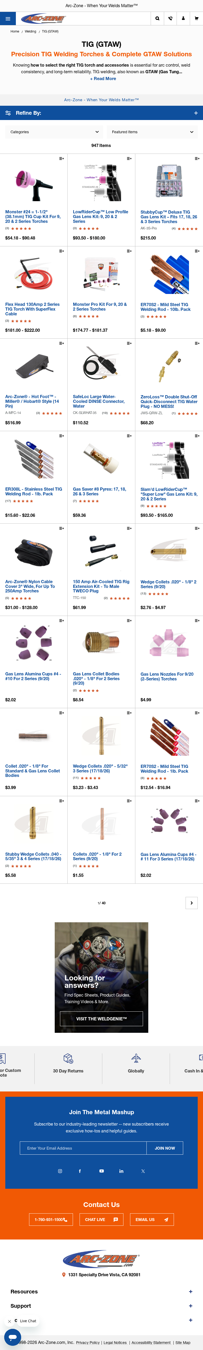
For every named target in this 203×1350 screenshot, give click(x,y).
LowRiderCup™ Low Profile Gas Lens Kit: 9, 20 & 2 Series (100, 217)
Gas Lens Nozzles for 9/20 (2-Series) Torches (167, 676)
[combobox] (152, 132)
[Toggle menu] (8, 18)
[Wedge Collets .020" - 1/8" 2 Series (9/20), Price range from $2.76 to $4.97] (169, 551)
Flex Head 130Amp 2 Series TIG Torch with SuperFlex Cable (32, 309)
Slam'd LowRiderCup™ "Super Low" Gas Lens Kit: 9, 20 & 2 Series (169, 494)
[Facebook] (80, 1171)
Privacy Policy (88, 1342)
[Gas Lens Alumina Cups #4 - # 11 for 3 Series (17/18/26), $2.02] (169, 824)
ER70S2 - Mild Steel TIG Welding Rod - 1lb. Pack (164, 768)
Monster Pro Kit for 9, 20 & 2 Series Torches (100, 306)
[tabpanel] (101, 977)
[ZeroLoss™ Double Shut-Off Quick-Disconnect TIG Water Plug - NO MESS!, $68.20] (169, 366)
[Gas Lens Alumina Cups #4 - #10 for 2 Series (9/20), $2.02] (33, 643)
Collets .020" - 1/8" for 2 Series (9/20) (97, 856)
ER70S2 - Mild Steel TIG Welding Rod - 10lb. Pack (166, 307)
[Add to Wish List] (61, 159)
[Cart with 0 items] (196, 18)
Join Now (165, 1148)
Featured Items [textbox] (124, 132)
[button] (68, 1060)
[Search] (157, 18)
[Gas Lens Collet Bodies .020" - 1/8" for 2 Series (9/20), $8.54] (101, 643)
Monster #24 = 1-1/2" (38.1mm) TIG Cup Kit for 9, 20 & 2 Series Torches (33, 217)
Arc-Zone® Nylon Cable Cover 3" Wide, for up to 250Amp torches (30, 586)
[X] (143, 1171)
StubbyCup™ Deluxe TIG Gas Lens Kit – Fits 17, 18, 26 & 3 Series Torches (169, 217)
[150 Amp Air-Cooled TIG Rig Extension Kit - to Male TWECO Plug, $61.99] (101, 551)
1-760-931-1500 (49, 1219)
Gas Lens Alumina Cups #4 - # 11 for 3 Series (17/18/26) (169, 856)
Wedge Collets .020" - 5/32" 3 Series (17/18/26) (100, 768)
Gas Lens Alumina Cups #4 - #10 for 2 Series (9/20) (33, 676)
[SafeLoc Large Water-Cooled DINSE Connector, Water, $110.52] (101, 366)
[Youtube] (101, 1171)
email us (145, 1219)
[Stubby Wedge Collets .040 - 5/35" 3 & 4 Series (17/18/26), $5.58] (33, 824)
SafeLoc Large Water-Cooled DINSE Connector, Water (98, 401)
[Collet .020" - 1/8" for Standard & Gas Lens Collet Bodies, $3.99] (33, 735)
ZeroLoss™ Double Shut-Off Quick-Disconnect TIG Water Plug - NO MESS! (169, 402)
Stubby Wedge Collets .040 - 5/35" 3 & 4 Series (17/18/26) (33, 856)
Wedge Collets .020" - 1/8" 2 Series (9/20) (168, 584)
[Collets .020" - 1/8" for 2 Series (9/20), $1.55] (101, 824)
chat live (95, 1219)
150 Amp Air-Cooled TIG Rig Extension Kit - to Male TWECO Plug (101, 586)
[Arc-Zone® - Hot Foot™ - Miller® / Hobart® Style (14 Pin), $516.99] (33, 366)
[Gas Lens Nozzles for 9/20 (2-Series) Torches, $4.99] (169, 644)
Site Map (183, 1342)
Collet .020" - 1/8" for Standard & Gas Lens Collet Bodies (32, 771)
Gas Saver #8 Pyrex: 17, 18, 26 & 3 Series (99, 491)
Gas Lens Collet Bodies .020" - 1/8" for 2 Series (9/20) (96, 679)
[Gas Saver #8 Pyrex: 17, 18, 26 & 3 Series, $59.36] (101, 458)
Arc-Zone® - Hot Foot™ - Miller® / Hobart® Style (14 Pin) (32, 401)
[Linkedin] (121, 1171)
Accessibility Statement (152, 1342)
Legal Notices (116, 1342)
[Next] (192, 903)
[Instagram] (60, 1171)
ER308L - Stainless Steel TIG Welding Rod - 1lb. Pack (33, 491)
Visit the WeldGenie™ (101, 1018)
